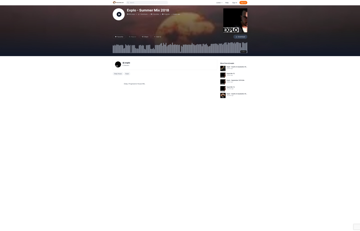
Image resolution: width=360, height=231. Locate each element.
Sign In (234, 3)
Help (227, 3)
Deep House (118, 73)
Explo (127, 73)
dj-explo (126, 63)
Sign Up (243, 2)
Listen (218, 3)
